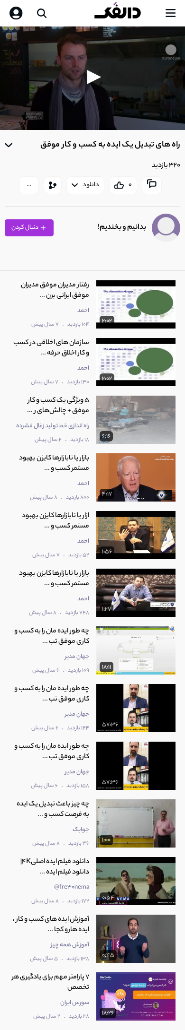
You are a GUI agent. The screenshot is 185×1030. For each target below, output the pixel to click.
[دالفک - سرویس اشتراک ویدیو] (125, 13)
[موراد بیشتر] (29, 185)
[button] (92, 77)
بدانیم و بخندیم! (122, 228)
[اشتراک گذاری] (53, 185)
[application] (92, 78)
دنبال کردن (25, 228)
